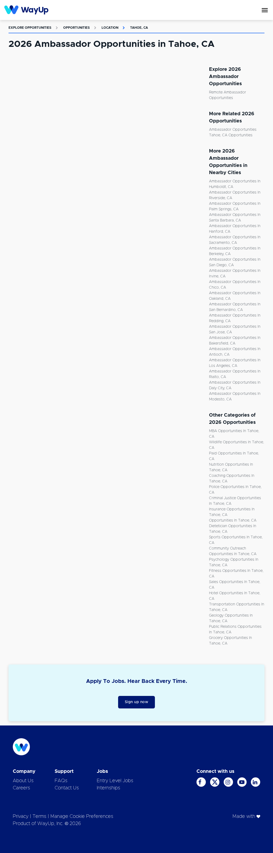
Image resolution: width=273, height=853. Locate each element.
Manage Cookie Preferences (81, 816)
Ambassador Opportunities (232, 130)
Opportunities (76, 27)
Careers (21, 788)
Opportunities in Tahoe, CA (232, 520)
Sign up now (136, 702)
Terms (39, 816)
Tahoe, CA (139, 27)
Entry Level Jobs (115, 780)
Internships (108, 788)
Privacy (21, 816)
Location (110, 27)
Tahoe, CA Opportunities (230, 135)
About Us (23, 780)
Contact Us (67, 788)
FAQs (61, 780)
